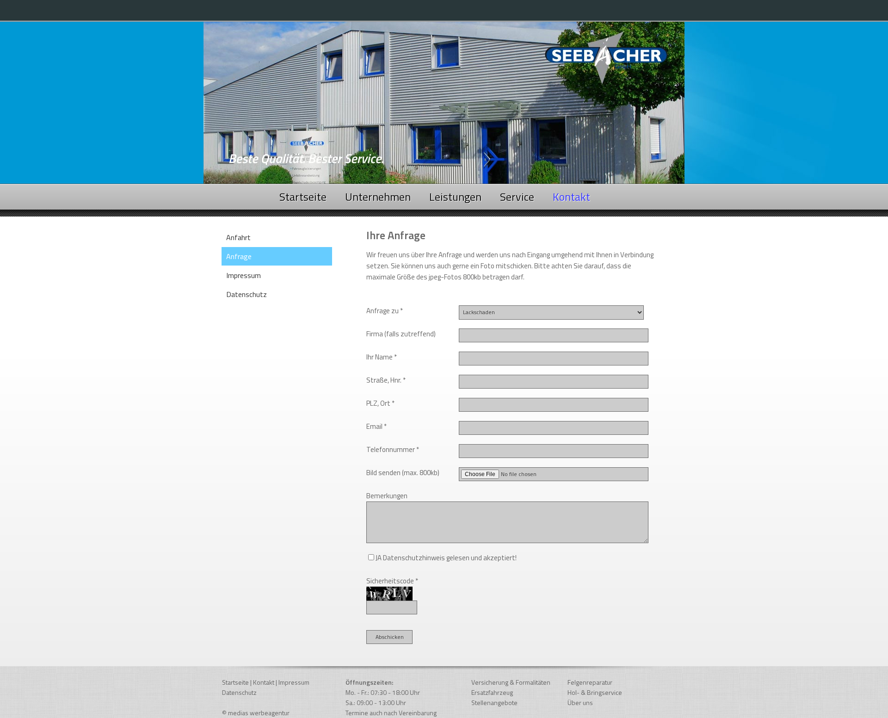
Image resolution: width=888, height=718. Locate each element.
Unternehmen (378, 196)
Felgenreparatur (589, 682)
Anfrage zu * (384, 310)
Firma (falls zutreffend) (401, 333)
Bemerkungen (386, 495)
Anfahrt (238, 237)
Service (517, 196)
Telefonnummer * (392, 449)
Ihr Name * (381, 357)
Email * (376, 426)
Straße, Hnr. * (386, 380)
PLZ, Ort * (380, 403)
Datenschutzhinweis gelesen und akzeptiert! (450, 557)
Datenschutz (246, 294)
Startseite (303, 196)
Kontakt (263, 682)
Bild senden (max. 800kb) (402, 472)
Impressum (243, 275)
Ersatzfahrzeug (492, 692)
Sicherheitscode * (392, 581)
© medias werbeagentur (256, 713)
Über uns (580, 702)
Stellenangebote (494, 702)
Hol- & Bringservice (594, 692)
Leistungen (455, 196)
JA (379, 557)
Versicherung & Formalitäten (510, 682)
